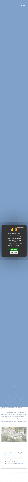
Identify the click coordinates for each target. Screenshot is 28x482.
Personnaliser (14, 252)
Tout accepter (14, 249)
